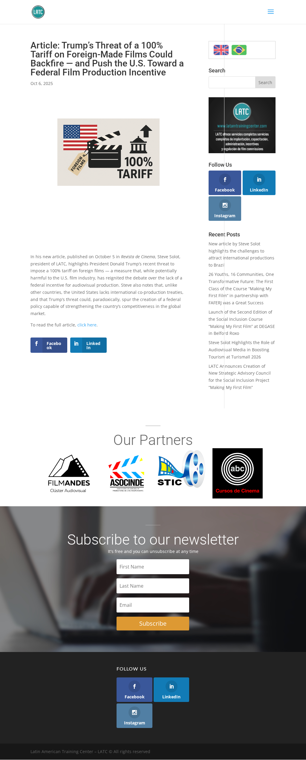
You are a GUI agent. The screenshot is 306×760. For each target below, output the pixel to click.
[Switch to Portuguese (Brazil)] (239, 50)
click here (87, 325)
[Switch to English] (221, 50)
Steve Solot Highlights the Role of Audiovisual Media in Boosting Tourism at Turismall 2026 (242, 350)
